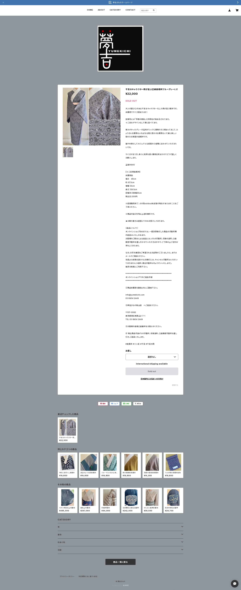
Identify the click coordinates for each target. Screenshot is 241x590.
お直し (128, 351)
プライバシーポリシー (67, 576)
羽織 (60, 550)
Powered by (117, 585)
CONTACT (130, 10)
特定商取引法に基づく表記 (88, 576)
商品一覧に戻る (120, 562)
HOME (90, 10)
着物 (60, 535)
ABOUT (101, 10)
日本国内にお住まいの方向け (152, 379)
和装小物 (61, 542)
